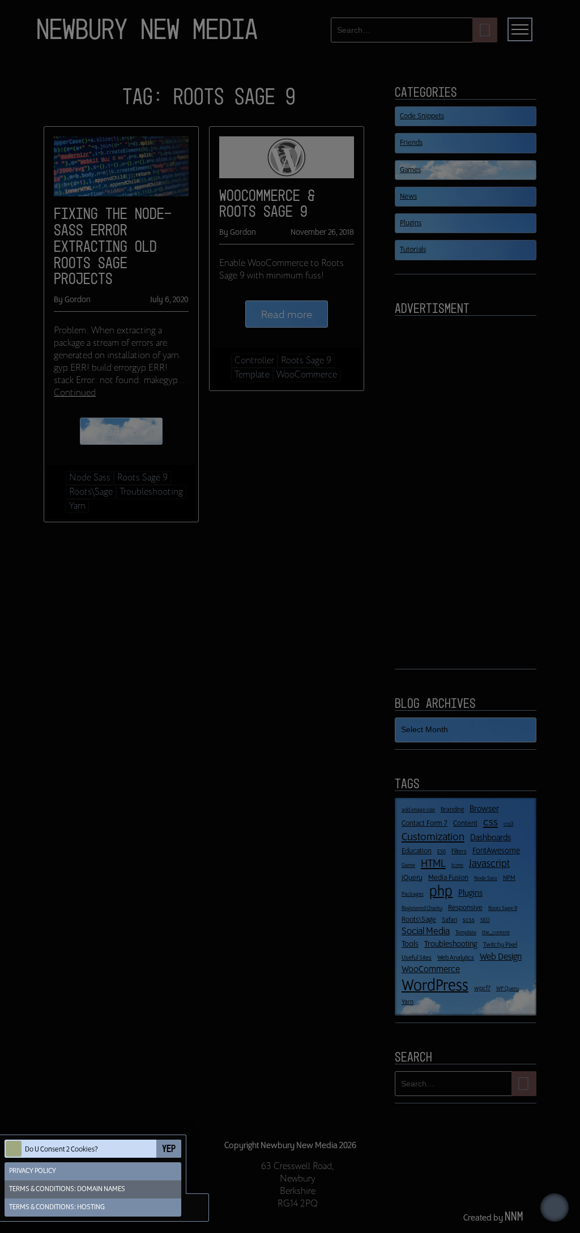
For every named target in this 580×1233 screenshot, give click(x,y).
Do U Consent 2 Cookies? (61, 1149)
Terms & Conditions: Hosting (57, 1207)
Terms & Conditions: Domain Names (67, 1189)
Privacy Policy (32, 1171)
